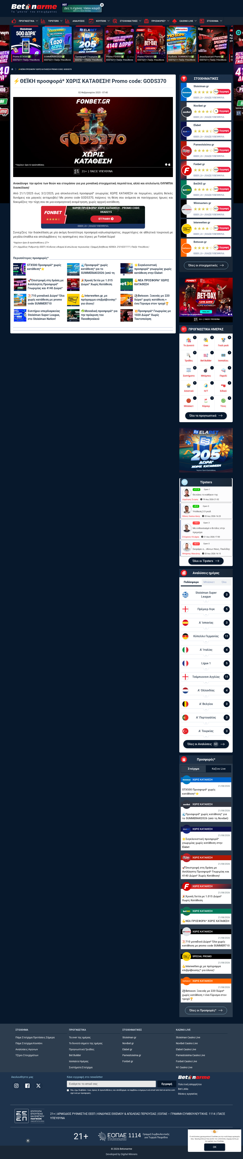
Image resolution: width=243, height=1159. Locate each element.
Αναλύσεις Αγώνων (26, 1049)
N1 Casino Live (184, 1067)
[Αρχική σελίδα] (12, 69)
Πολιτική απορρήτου (190, 1084)
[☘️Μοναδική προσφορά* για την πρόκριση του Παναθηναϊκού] (73, 315)
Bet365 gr (200, 183)
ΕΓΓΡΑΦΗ (104, 219)
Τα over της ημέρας (80, 1037)
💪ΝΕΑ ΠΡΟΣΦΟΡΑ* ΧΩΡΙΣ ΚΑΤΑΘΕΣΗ (151, 282)
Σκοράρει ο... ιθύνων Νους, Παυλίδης (211, 549)
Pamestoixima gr (204, 144)
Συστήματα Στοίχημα (81, 1067)
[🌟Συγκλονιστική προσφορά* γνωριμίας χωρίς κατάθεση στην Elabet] (126, 269)
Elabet (197, 125)
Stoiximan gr (201, 86)
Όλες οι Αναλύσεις (202, 744)
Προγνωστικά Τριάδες (81, 1049)
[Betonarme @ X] (38, 1085)
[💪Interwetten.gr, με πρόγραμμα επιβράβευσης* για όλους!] (73, 300)
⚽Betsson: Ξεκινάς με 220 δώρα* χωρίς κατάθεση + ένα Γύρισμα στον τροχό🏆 (152, 299)
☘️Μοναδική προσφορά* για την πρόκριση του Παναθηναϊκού (99, 315)
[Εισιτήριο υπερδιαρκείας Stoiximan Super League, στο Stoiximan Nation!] (20, 315)
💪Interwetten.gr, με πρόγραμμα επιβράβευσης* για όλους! (99, 299)
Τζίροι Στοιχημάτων (26, 1055)
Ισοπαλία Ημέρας (79, 1061)
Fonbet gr (199, 164)
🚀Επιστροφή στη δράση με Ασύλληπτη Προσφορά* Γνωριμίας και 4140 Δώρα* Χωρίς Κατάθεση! (46, 284)
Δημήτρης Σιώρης (190, 499)
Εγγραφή (167, 1084)
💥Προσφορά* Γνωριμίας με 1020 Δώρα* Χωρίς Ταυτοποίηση (152, 315)
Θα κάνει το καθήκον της (205, 494)
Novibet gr (200, 105)
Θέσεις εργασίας (188, 1093)
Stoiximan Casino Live (188, 1037)
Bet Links (183, 1089)
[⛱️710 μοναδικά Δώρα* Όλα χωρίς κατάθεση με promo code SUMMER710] (20, 300)
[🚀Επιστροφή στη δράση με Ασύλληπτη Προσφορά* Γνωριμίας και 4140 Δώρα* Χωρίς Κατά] (20, 284)
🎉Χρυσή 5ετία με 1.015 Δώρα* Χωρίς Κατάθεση (97, 282)
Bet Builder (75, 1055)
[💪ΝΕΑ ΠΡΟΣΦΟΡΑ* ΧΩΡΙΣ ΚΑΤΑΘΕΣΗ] (126, 284)
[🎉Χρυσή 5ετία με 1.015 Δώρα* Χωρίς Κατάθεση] (73, 284)
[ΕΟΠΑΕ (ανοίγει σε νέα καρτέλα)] (133, 1136)
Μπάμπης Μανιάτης (191, 553)
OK (214, 1147)
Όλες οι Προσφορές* (203, 1010)
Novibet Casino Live (187, 1043)
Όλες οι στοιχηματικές (203, 265)
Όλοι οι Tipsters (203, 561)
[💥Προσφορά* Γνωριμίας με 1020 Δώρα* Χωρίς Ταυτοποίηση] (126, 315)
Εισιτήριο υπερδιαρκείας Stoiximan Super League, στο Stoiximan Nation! (44, 315)
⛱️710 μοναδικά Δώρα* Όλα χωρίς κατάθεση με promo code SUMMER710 (46, 299)
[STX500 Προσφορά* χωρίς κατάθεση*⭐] (19, 269)
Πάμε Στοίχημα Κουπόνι (29, 1043)
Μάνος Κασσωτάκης (191, 516)
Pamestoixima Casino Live (190, 1055)
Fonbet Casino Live (186, 1061)
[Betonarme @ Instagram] (16, 1085)
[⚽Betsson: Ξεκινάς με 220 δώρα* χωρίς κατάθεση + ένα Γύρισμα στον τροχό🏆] (126, 300)
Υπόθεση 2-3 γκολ (202, 511)
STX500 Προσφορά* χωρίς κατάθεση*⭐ (44, 267)
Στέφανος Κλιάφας (190, 537)
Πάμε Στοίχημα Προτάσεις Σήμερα (35, 1037)
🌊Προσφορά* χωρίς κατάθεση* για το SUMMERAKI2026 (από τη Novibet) (98, 269)
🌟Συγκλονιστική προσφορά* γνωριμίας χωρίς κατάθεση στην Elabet (152, 269)
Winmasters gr (202, 203)
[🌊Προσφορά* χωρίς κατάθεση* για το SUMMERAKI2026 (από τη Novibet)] (73, 269)
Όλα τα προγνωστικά (203, 415)
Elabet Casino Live (186, 1049)
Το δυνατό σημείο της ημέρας (86, 1043)
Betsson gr (200, 242)
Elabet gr (127, 1049)
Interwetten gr (202, 222)
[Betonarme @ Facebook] (27, 1085)
